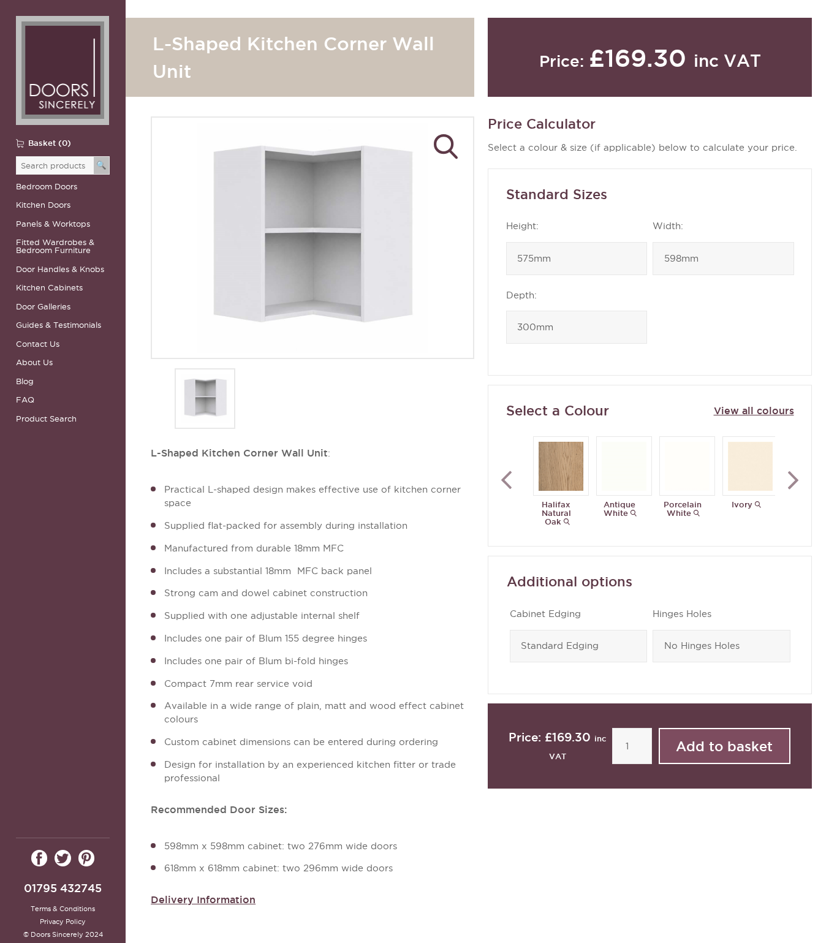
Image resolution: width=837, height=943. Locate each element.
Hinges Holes (682, 614)
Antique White (619, 508)
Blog (25, 381)
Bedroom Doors (46, 187)
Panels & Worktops (53, 224)
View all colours (753, 410)
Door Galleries (43, 307)
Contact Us (37, 344)
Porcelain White (683, 508)
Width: (668, 226)
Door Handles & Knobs (60, 269)
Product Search (46, 419)
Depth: (521, 295)
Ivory (742, 504)
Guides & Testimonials (58, 325)
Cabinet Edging (545, 614)
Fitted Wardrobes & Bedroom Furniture (55, 246)
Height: (522, 226)
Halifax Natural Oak (556, 513)
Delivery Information (203, 899)
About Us (34, 362)
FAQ (25, 400)
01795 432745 (63, 888)
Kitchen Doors (43, 205)
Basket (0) (49, 142)
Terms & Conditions (63, 908)
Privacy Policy (63, 921)
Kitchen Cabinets (49, 288)
